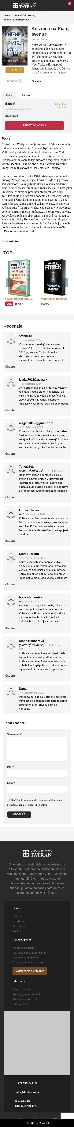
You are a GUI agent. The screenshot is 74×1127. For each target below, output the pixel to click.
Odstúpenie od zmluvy (30, 970)
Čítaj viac (36, 81)
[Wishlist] (59, 5)
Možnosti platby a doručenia (29, 952)
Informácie (10, 241)
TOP (7, 252)
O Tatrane (18, 921)
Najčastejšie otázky (24, 947)
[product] (19, 278)
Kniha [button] (9, 95)
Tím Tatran (19, 926)
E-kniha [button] (26, 95)
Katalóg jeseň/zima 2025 (27, 994)
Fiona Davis (39, 39)
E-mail (11, 783)
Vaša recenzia (14, 734)
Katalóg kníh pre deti (25, 998)
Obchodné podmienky (26, 957)
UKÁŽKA (15, 70)
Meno (10, 767)
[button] (8, 5)
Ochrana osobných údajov (28, 962)
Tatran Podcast (22, 989)
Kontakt (17, 931)
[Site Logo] (24, 5)
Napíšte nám (20, 1003)
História (17, 916)
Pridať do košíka (34, 125)
